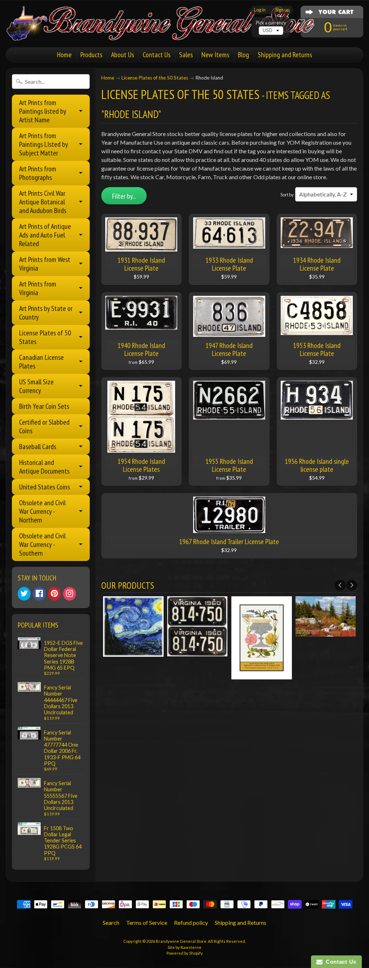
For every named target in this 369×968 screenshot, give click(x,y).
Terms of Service (146, 922)
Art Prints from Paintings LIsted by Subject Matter (43, 144)
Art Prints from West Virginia (44, 264)
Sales (186, 54)
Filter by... (124, 196)
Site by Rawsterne (184, 947)
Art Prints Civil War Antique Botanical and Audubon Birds (42, 202)
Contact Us (156, 54)
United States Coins (44, 487)
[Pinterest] (54, 594)
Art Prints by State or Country (45, 313)
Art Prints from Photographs (37, 173)
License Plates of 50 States (45, 337)
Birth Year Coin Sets (44, 406)
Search (111, 922)
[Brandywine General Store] (168, 31)
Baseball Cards (37, 446)
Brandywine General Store (181, 941)
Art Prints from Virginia (37, 288)
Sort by (287, 195)
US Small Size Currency (36, 386)
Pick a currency (271, 23)
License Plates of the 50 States (154, 78)
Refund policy (191, 922)
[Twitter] (24, 594)
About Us (122, 54)
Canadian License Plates (41, 362)
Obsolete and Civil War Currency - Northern (42, 511)
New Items (215, 54)
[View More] (133, 651)
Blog (243, 54)
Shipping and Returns (285, 54)
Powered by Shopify (184, 953)
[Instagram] (69, 594)
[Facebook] (39, 594)
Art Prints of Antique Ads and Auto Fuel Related (45, 235)
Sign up (282, 10)
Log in (260, 10)
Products (91, 54)
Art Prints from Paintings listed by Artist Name (42, 111)
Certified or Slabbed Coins (44, 426)
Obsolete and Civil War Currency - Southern (42, 544)
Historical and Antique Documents (44, 467)
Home (64, 54)
